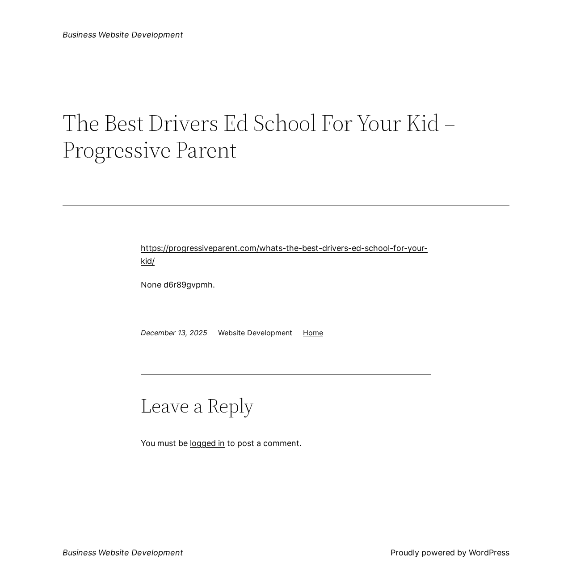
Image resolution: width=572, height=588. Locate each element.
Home (313, 332)
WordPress (489, 552)
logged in (207, 443)
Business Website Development (123, 34)
